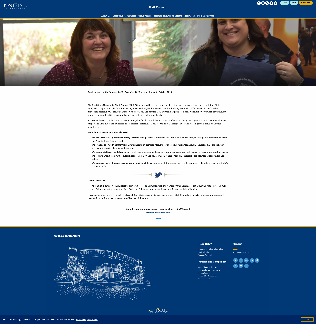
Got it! (307, 319)
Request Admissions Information (210, 249)
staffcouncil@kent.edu (158, 212)
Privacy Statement (205, 272)
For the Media (203, 252)
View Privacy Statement (87, 319)
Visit (294, 2)
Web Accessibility (205, 278)
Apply (285, 2)
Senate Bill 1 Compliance (207, 275)
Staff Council (157, 7)
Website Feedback (205, 254)
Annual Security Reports (207, 266)
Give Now (306, 2)
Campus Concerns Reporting (209, 269)
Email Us (158, 218)
